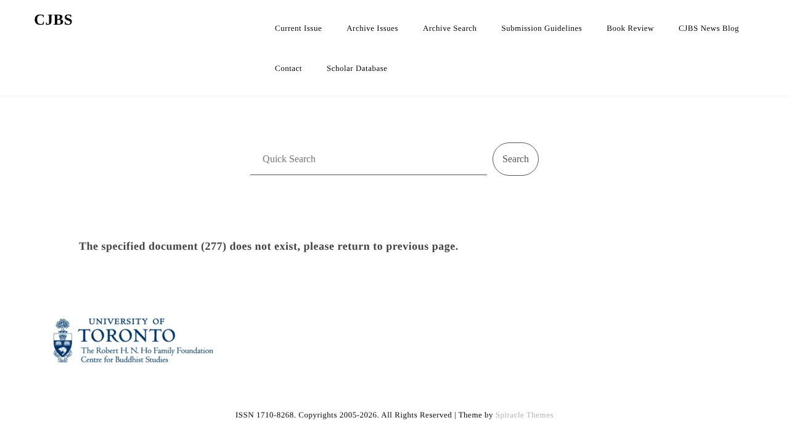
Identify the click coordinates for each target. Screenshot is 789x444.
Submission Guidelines (542, 28)
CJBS (53, 20)
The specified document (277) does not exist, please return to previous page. (269, 246)
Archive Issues (372, 28)
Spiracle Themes (525, 414)
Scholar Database (357, 68)
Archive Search (450, 28)
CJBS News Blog (709, 28)
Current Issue (298, 28)
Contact (288, 68)
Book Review (630, 28)
